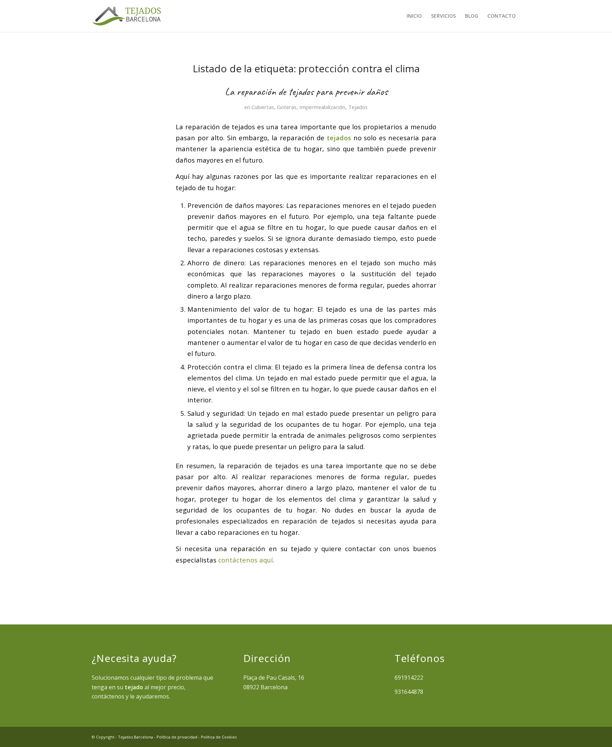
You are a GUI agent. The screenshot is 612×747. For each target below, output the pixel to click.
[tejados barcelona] (126, 16)
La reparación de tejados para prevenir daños (306, 91)
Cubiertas (262, 107)
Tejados (358, 107)
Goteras (286, 107)
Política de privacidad (177, 737)
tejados (339, 137)
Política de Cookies (219, 737)
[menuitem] (414, 16)
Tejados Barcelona (135, 737)
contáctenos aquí (245, 559)
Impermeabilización (322, 107)
